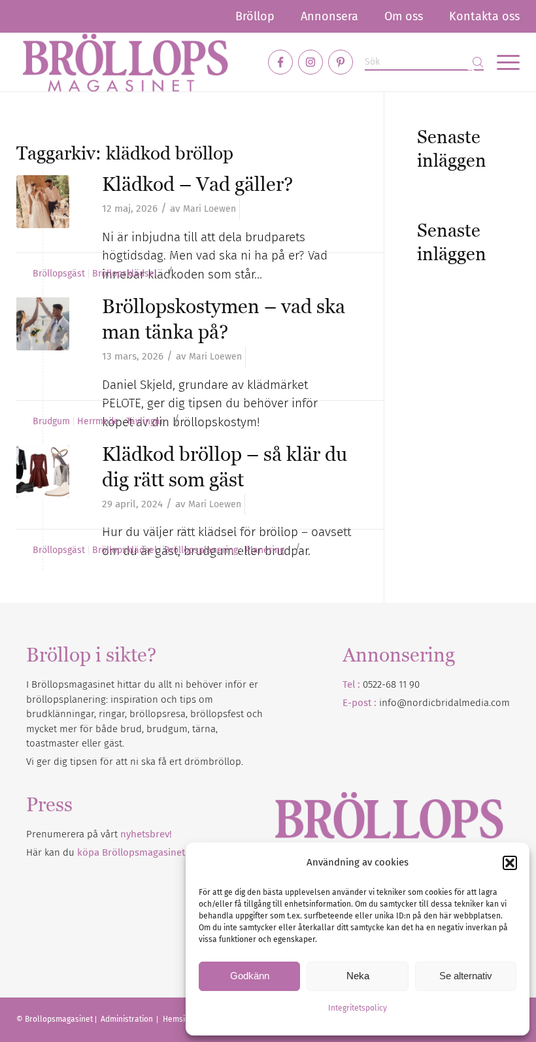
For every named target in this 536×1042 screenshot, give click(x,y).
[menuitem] (255, 16)
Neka (357, 975)
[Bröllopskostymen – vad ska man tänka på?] (42, 323)
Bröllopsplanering (201, 550)
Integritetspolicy (357, 1008)
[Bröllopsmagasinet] (125, 62)
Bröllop (255, 16)
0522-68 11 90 (391, 684)
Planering (264, 550)
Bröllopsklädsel (124, 273)
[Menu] (502, 62)
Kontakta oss (484, 16)
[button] (509, 862)
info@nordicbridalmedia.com (444, 703)
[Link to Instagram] (310, 62)
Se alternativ (465, 975)
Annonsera (329, 16)
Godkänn (249, 975)
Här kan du (105, 852)
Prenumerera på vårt (99, 834)
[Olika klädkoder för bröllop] (42, 471)
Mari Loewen (209, 208)
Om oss (403, 16)
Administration (128, 1019)
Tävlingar (144, 421)
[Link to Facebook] (280, 62)
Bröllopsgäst (59, 273)
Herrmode (98, 421)
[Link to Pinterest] (340, 62)
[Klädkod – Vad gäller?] (42, 201)
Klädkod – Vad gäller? (197, 184)
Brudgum (51, 421)
